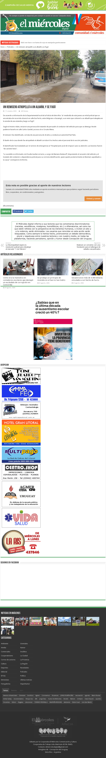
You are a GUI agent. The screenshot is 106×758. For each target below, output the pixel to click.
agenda (87, 695)
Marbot (72, 699)
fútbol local (76, 702)
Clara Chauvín (89, 699)
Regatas (20, 702)
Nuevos (14, 690)
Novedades (24, 668)
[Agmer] (21, 494)
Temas (5, 690)
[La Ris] (21, 541)
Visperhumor (25, 684)
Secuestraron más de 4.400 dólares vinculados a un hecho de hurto (87, 279)
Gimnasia (22, 695)
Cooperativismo (7, 656)
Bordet (66, 699)
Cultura (3, 664)
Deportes (4, 668)
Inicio (3, 47)
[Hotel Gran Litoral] (21, 432)
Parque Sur (29, 699)
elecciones (28, 702)
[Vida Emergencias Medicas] (21, 518)
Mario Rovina (96, 695)
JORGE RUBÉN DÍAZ (66, 695)
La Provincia (24, 660)
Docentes (6, 702)
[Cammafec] (21, 393)
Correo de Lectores (8, 660)
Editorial (4, 672)
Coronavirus (46, 695)
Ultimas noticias (26, 680)
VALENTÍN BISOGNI (56, 702)
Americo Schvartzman (10, 695)
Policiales (10, 47)
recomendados (19, 699)
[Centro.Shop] (21, 472)
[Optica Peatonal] (21, 410)
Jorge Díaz (42, 699)
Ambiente (4, 644)
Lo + (21, 690)
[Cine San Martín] (21, 376)
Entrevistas (5, 680)
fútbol (14, 702)
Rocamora (55, 695)
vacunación (79, 695)
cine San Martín (87, 702)
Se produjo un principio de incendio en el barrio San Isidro (51, 279)
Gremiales (24, 644)
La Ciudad (24, 656)
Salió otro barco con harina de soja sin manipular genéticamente (43, 42)
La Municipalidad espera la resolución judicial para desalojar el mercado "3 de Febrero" (18, 246)
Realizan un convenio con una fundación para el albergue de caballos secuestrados (88, 246)
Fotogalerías (5, 684)
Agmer (38, 695)
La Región (24, 664)
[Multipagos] (21, 455)
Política (23, 676)
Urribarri (80, 699)
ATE (36, 699)
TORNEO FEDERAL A (41, 702)
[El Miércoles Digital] (53, 24)
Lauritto (98, 699)
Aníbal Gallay (7, 699)
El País (3, 676)
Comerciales (5, 652)
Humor (22, 648)
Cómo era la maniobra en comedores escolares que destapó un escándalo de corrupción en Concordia (18, 281)
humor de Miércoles (54, 699)
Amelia (3, 648)
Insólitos (23, 652)
